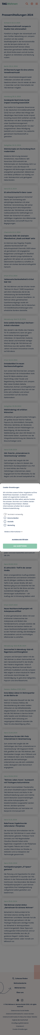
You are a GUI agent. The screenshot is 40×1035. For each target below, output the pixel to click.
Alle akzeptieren (20, 546)
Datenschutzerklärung (11, 508)
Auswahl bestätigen (20, 540)
